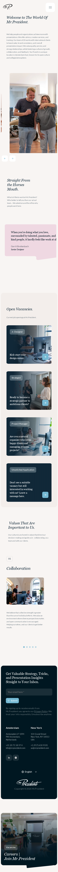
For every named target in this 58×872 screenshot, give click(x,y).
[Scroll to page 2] (27, 647)
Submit (14, 700)
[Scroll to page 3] (29, 647)
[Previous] (5, 158)
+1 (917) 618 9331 (39, 745)
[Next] (12, 158)
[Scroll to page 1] (24, 647)
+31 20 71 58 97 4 (14, 745)
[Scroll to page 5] (36, 647)
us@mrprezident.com (40, 748)
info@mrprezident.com (15, 748)
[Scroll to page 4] (32, 647)
